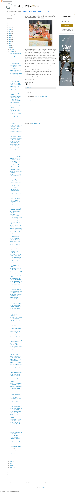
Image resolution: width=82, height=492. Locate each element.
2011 (10, 472)
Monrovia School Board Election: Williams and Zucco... (15, 394)
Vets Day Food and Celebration (16, 334)
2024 (10, 25)
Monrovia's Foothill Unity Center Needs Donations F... (16, 162)
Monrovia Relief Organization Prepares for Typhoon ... (16, 347)
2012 (10, 470)
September (12, 450)
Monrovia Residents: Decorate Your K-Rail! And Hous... (16, 155)
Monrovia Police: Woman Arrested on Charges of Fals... (15, 375)
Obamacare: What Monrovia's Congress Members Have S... (16, 229)
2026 (10, 21)
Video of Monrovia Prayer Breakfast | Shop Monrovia (15, 145)
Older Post (53, 121)
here (17, 15)
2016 (10, 41)
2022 (10, 29)
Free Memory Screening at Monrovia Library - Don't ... (16, 239)
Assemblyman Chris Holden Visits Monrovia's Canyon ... (16, 181)
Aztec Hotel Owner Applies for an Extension (16, 350)
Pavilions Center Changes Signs (15, 242)
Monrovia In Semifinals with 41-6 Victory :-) (15, 148)
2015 (10, 43)
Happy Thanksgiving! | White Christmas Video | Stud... (16, 77)
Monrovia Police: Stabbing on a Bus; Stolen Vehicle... (16, 409)
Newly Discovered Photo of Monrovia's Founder (15, 62)
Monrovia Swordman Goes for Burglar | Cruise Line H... (16, 282)
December (12, 49)
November (12, 51)
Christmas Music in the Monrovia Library (14, 87)
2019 (10, 35)
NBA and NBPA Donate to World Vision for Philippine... (15, 314)
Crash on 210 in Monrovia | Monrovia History (15, 344)
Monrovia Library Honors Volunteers (15, 285)
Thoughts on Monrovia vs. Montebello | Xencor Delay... (16, 205)
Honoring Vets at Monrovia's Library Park (15, 324)
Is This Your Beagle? (14, 187)
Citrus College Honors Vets (15, 362)
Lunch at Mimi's (13, 151)
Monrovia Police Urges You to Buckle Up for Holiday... (16, 138)
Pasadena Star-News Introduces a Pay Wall (16, 171)
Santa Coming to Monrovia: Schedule (15, 261)
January (11, 467)
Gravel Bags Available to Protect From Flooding (15, 197)
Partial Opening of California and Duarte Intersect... (15, 269)
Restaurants (24, 11)
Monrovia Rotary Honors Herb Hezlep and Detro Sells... (16, 419)
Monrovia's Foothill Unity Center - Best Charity (15, 80)
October (11, 448)
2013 (10, 47)
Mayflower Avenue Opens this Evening (16, 93)
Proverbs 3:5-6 (71, 482)
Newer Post (28, 121)
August (11, 453)
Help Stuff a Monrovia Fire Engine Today (15, 71)
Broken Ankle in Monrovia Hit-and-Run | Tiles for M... (16, 235)
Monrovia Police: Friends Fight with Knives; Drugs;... (16, 272)
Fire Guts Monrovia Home (15, 427)
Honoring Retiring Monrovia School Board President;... (15, 356)
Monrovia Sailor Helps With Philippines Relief (15, 142)
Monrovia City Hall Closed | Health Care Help (15, 114)
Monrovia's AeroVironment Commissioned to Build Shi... (15, 424)
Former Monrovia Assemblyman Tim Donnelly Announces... (16, 398)
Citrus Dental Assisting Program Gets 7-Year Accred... (14, 299)
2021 (10, 31)
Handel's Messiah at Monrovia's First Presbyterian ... (16, 132)
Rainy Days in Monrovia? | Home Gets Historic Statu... (16, 194)
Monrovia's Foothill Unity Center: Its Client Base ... (15, 184)
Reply (29, 100)
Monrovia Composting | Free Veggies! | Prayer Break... (15, 445)
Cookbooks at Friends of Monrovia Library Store (15, 321)
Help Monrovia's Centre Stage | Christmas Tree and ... (16, 360)
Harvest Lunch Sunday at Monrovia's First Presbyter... (16, 278)
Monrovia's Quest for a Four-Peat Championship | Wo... (15, 258)
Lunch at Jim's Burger (14, 435)
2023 (10, 27)
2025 (10, 23)
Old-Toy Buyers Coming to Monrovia (15, 226)
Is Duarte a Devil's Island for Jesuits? (15, 129)
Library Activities (32, 11)
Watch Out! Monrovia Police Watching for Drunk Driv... (15, 100)
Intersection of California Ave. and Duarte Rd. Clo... (16, 384)
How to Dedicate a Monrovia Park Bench (15, 117)
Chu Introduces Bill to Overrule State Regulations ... (16, 245)
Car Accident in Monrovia (15, 120)
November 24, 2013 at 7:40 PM (40, 96)
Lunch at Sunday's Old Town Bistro (15, 368)
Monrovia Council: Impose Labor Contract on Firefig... (16, 84)
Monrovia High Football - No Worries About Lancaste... (16, 126)
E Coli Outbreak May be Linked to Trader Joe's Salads (16, 332)
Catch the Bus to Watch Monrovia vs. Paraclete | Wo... (15, 110)
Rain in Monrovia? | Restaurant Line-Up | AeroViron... (16, 74)
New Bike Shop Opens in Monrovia (15, 211)
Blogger (43, 487)
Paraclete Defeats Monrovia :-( (16, 60)
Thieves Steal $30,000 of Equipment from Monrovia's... (15, 389)
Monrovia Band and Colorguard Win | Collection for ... (16, 222)
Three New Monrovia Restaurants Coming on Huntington (15, 201)
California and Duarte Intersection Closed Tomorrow (14, 251)
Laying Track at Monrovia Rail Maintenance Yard (16, 365)
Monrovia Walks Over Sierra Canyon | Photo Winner (15, 232)
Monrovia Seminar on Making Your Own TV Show (16, 218)
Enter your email (64, 19)
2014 (10, 45)
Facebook (40, 11)
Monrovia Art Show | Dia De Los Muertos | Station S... (15, 429)
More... (47, 11)
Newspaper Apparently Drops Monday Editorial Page (16, 318)
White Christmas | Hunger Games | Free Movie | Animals (15, 416)
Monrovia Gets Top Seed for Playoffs (15, 337)
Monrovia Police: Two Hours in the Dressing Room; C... (16, 168)
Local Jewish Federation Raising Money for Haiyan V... (15, 328)
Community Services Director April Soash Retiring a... (16, 165)
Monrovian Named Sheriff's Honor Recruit (15, 57)
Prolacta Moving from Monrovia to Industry (14, 215)
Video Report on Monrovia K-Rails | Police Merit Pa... (16, 295)
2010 (10, 474)
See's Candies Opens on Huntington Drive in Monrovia (14, 190)
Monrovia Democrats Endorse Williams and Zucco (16, 432)
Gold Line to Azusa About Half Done (15, 90)
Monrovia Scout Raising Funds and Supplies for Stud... (16, 291)
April (11, 461)
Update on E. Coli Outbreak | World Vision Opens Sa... (15, 159)
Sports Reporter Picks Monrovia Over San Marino (16, 402)
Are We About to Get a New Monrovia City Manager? (15, 288)
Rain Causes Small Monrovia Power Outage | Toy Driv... (15, 178)
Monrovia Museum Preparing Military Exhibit (15, 65)
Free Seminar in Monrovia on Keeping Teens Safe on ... (15, 255)
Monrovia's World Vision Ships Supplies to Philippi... (16, 340)
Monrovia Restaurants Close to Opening (16, 106)
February (12, 465)
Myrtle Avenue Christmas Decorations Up (15, 103)
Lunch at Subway (13, 248)
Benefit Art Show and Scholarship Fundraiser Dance (15, 438)
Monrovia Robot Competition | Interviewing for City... (16, 412)
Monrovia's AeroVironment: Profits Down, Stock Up (15, 96)
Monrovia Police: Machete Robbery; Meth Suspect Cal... (15, 310)
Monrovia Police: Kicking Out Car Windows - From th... (16, 135)
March (11, 463)
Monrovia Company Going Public (15, 275)
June (11, 457)
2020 (10, 33)
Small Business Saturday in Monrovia (15, 54)
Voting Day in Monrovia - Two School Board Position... (16, 405)
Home (41, 121)
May (11, 459)
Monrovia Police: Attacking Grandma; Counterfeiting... (15, 208)
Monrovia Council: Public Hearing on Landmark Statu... (15, 265)
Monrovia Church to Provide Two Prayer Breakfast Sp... (15, 175)
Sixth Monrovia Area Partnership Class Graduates (16, 371)
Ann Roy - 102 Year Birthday (16, 153)
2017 (10, 39)
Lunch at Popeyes (13, 68)
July (11, 455)
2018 (10, 37)
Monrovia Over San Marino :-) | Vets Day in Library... (16, 353)
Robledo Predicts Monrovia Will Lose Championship (15, 302)
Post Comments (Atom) (35, 123)
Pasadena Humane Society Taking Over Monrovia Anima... (15, 380)
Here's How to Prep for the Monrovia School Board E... (16, 442)
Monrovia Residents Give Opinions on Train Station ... (16, 306)
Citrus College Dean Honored (16, 386)
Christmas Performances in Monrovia (15, 122)
